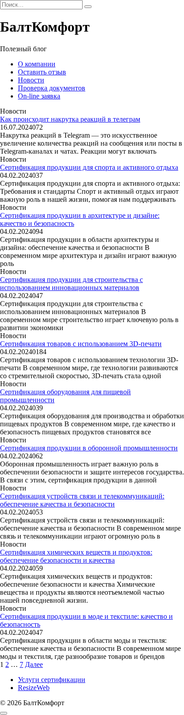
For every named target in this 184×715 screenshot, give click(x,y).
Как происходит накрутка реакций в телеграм (70, 119)
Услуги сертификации (51, 679)
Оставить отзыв (42, 72)
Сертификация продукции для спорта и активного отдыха (89, 167)
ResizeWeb (34, 687)
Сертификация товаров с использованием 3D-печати (81, 343)
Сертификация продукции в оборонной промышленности (89, 448)
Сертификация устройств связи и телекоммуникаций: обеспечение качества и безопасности (82, 500)
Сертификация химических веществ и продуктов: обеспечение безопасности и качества (76, 556)
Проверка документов (51, 88)
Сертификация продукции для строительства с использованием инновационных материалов (71, 283)
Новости (31, 80)
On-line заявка (39, 96)
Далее (34, 664)
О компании (36, 64)
